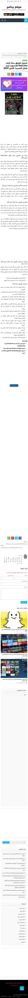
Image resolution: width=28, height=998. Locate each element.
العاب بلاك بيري (21, 914)
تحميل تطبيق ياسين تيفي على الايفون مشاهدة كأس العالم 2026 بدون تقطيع (15, 886)
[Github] (6, 558)
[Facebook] (10, 558)
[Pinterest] (14, 560)
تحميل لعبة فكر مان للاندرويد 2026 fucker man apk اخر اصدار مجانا (14, 896)
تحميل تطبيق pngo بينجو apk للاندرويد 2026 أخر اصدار (13, 873)
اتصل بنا (9, 996)
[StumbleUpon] (14, 561)
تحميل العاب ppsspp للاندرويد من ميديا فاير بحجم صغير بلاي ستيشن (15, 680)
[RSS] (10, 560)
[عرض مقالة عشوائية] (2, 20)
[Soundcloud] (4, 560)
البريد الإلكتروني (10, 575)
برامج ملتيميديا (22, 933)
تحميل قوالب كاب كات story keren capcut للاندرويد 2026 (14, 859)
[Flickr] (8, 558)
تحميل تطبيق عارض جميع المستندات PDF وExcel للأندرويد (15, 864)
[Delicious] (17, 558)
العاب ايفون (22, 911)
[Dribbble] (12, 558)
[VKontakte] (6, 561)
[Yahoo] (19, 563)
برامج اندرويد (20, 53)
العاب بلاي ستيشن (21, 917)
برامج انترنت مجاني (21, 922)
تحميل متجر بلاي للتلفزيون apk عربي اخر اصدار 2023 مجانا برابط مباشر (14, 655)
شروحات (23, 942)
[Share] (8, 560)
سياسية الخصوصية (4, 996)
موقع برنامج (14, 7)
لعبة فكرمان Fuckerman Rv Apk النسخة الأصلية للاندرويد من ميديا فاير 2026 (15, 881)
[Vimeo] (8, 561)
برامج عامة (22, 928)
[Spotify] (21, 561)
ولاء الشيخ (24, 71)
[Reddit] (12, 560)
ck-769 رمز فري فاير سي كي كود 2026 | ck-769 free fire (14, 869)
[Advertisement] (14, 37)
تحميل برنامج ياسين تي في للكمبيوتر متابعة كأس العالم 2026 (14, 891)
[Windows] (4, 561)
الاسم (26, 575)
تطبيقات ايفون (22, 936)
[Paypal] (16, 560)
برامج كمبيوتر (22, 931)
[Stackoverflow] (17, 561)
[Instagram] (19, 560)
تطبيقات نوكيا (22, 939)
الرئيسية (24, 53)
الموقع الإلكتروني (24, 581)
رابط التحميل (13, 385)
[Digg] (14, 558)
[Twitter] (10, 561)
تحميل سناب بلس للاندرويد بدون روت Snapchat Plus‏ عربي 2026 (14, 630)
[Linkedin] (17, 560)
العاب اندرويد (22, 908)
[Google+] (4, 558)
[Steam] (16, 561)
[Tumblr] (12, 561)
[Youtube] (17, 563)
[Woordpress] (21, 563)
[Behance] (19, 558)
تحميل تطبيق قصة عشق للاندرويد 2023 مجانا (14, 348)
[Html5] (21, 560)
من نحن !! (13, 996)
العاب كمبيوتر (22, 919)
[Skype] (6, 560)
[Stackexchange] (19, 561)
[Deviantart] (16, 558)
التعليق (25, 587)
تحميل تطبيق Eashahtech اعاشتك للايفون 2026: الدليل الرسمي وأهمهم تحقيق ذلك (13, 877)
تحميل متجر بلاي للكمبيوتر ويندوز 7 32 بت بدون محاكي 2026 (14, 854)
